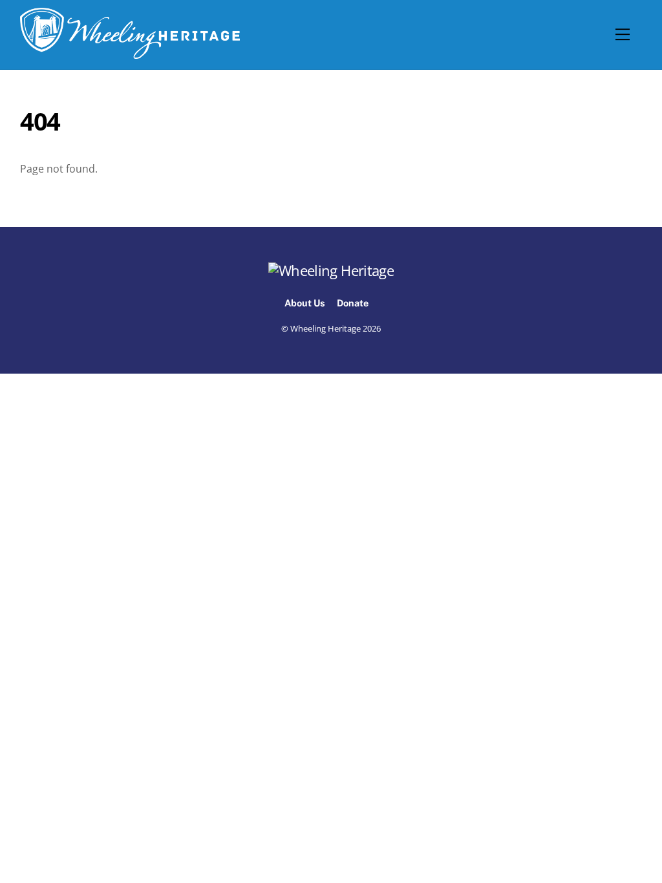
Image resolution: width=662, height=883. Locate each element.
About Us (304, 302)
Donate (352, 302)
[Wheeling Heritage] (130, 52)
